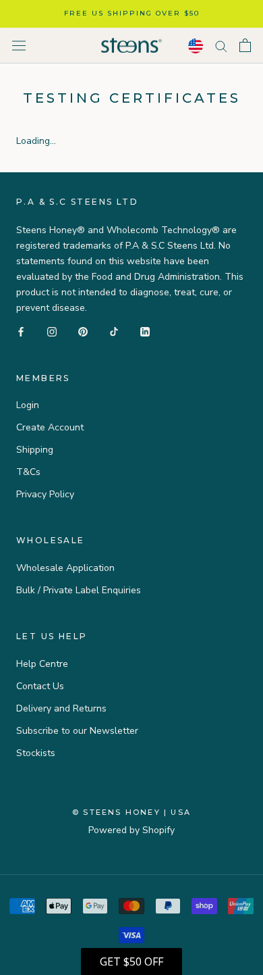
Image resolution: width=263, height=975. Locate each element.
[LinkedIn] (145, 331)
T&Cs (28, 472)
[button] (131, 961)
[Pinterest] (83, 331)
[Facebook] (21, 331)
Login (27, 405)
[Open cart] (245, 45)
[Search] (221, 45)
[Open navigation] (19, 46)
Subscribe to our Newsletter (77, 730)
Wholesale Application (65, 567)
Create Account (50, 427)
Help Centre (42, 663)
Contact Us (40, 686)
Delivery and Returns (61, 708)
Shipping (34, 449)
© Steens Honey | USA (131, 812)
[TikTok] (114, 331)
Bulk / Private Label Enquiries (78, 590)
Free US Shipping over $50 (132, 13)
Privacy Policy (45, 494)
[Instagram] (52, 331)
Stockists (35, 753)
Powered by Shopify (131, 830)
